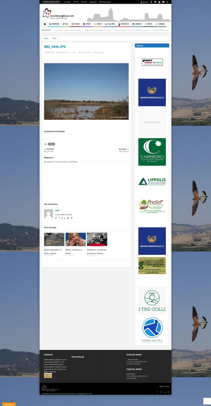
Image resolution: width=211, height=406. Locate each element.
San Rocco (125, 24)
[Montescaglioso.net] (58, 13)
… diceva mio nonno (132, 360)
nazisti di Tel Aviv (163, 30)
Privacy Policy (164, 387)
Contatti (68, 2)
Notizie (76, 24)
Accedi (85, 2)
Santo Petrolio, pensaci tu (147, 30)
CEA (66, 24)
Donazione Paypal (106, 2)
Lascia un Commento (84, 52)
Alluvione (51, 144)
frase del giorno (130, 374)
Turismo (161, 24)
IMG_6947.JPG (49, 150)
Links (76, 2)
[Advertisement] (129, 20)
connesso (56, 162)
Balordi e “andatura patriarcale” (127, 30)
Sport (88, 24)
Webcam (138, 24)
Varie (54, 38)
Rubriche (55, 24)
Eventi (99, 24)
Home (46, 38)
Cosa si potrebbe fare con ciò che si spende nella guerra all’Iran (98, 30)
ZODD (57, 210)
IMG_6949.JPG (124, 150)
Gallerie (111, 24)
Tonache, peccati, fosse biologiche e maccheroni (63, 30)
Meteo (149, 24)
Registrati (94, 2)
